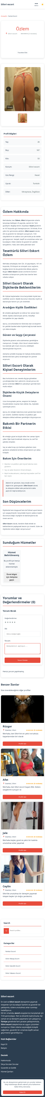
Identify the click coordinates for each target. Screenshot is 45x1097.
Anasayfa (4, 16)
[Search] (6, 931)
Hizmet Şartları (7, 1071)
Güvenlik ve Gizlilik (8, 1068)
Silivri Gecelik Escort (12, 966)
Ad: (6, 628)
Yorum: (7, 641)
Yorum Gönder (22, 660)
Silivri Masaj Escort (12, 959)
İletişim (4, 1048)
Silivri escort (7, 4)
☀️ (42, 4)
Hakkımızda (6, 1060)
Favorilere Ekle (22, 52)
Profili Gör (22, 744)
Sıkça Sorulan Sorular (10, 1064)
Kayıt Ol (4, 1044)
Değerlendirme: (11, 618)
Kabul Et (22, 1092)
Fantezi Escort (10, 951)
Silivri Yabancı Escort (13, 973)
